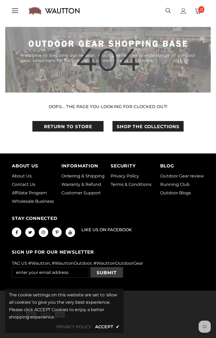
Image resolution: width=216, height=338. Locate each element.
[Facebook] (16, 232)
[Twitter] (30, 232)
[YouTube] (70, 232)
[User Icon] (183, 11)
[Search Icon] (168, 10)
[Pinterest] (57, 232)
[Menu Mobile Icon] (15, 11)
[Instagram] (43, 232)
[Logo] (54, 11)
